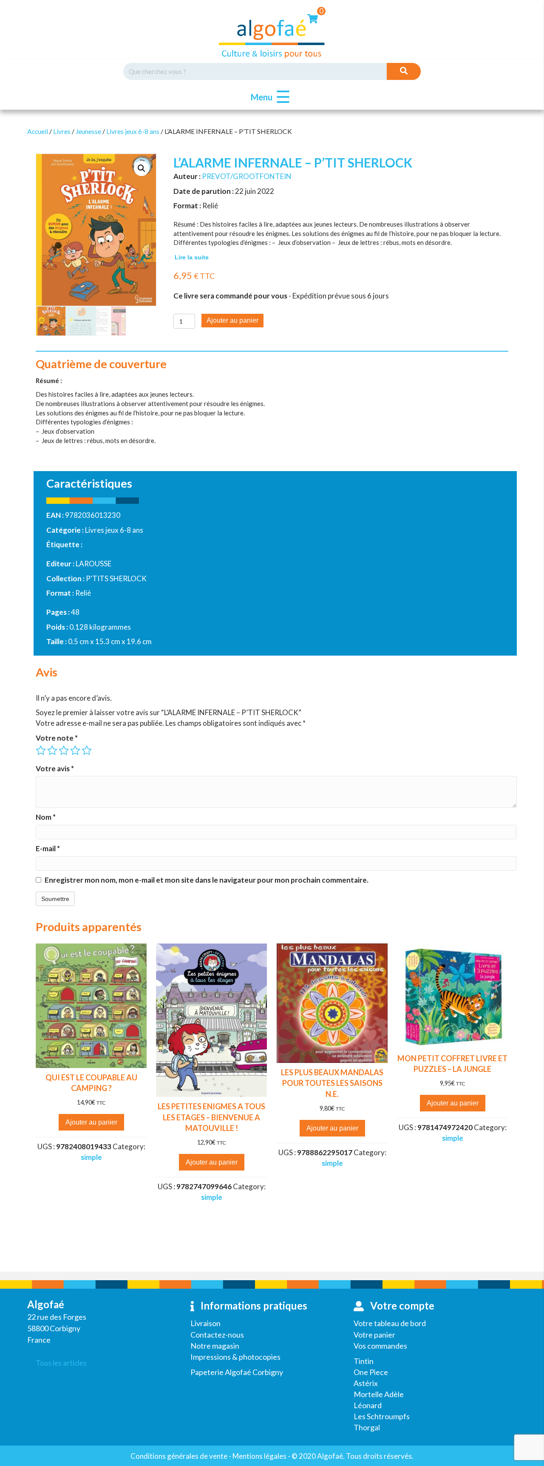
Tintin (364, 1361)
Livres (62, 131)
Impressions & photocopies (235, 1356)
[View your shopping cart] (312, 17)
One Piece (371, 1372)
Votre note (57, 737)
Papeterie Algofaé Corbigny (236, 1372)
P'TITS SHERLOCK (116, 578)
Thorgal (367, 1427)
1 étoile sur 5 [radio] (41, 750)
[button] (268, 97)
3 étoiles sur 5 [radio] (64, 750)
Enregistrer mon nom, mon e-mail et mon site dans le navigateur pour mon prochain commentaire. (206, 879)
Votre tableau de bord (390, 1323)
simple (91, 1157)
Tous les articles (61, 1362)
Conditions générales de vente (178, 1456)
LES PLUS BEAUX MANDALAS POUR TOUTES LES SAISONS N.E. (332, 1083)
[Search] (404, 71)
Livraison (205, 1323)
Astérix (366, 1383)
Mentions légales (259, 1456)
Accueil (37, 131)
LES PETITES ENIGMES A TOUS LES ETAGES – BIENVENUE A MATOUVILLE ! (211, 1117)
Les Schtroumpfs (382, 1416)
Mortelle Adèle (379, 1394)
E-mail (48, 848)
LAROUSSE (93, 563)
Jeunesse (88, 131)
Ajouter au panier (232, 320)
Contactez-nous (217, 1334)
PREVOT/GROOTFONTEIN (247, 176)
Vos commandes (380, 1345)
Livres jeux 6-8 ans (132, 131)
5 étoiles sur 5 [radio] (87, 750)
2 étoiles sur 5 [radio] (52, 750)
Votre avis (55, 768)
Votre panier (374, 1334)
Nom (46, 817)
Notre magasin (214, 1345)
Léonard (368, 1405)
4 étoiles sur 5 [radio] (75, 750)
